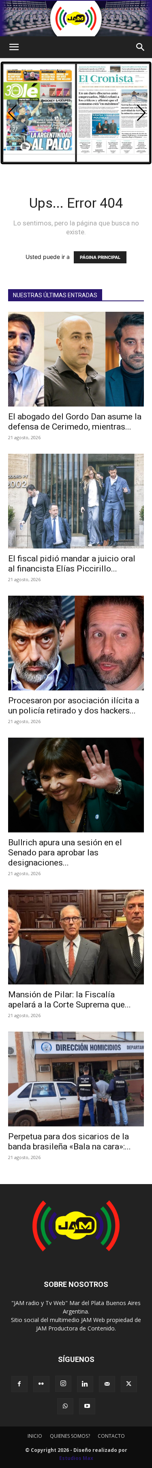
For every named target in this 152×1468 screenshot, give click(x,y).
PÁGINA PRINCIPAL (100, 257)
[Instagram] (63, 1384)
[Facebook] (19, 1384)
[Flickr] (41, 1384)
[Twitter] (129, 1384)
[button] (14, 47)
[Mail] (107, 1384)
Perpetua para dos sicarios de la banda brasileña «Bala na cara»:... (69, 1141)
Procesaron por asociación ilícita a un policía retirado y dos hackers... (73, 705)
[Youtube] (87, 1406)
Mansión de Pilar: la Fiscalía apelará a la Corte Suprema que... (69, 999)
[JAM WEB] (76, 18)
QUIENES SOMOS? (70, 1436)
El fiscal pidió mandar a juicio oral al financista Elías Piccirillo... (71, 563)
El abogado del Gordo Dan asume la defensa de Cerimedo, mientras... (74, 422)
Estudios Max (76, 1458)
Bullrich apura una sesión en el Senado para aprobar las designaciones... (65, 852)
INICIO (35, 1436)
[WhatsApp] (65, 1406)
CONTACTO (111, 1436)
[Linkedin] (85, 1384)
